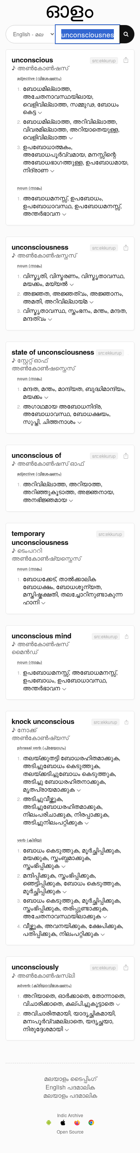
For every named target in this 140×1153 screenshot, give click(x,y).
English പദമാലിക (70, 1087)
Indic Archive (70, 1115)
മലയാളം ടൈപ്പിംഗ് (70, 1079)
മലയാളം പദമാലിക (70, 1095)
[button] (40, 113)
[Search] (126, 34)
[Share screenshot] (125, 60)
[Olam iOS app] (63, 1123)
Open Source (70, 1131)
